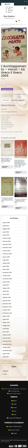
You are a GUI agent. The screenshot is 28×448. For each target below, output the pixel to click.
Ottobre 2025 (6, 250)
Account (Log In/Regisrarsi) (14, 418)
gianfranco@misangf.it (15, 393)
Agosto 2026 (6, 222)
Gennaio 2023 (6, 338)
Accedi (5, 374)
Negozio (14, 400)
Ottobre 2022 (6, 347)
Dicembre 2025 (7, 244)
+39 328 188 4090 (14, 391)
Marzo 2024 (6, 294)
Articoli (14, 414)
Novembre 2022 (7, 344)
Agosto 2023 (6, 316)
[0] (16, 21)
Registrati (5, 371)
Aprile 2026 (6, 232)
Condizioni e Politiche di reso (14, 426)
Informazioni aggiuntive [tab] (17, 100)
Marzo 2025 (6, 269)
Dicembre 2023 (7, 303)
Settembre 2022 (7, 350)
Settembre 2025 (7, 254)
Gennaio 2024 (7, 300)
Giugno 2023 (6, 322)
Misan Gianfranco (9, 16)
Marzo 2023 (6, 332)
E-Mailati (18, 94)
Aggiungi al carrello (7, 89)
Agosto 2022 (6, 353)
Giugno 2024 (6, 288)
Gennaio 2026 (6, 241)
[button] (24, 30)
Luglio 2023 (6, 319)
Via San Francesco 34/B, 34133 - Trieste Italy (14, 389)
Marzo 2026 (6, 235)
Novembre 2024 (7, 272)
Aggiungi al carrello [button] (5, 167)
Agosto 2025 (6, 257)
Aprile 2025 (6, 266)
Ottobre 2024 (6, 275)
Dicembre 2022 (7, 341)
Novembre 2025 (7, 247)
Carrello (15, 404)
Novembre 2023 (7, 307)
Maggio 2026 (6, 229)
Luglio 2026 (6, 226)
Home (2, 24)
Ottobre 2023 (6, 310)
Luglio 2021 (6, 357)
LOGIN (8, 4)
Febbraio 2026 (7, 238)
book (6, 24)
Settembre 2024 (7, 279)
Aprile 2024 (6, 291)
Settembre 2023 (7, 313)
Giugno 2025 (6, 263)
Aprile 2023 (6, 328)
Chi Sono (14, 407)
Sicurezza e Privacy (14, 430)
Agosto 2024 (6, 282)
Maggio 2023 (6, 325)
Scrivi (14, 411)
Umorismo (11, 96)
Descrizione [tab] (6, 100)
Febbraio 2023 (7, 335)
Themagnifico (6, 441)
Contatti (15, 433)
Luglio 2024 (6, 285)
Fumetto (23, 94)
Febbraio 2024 (7, 297)
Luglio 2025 (6, 260)
